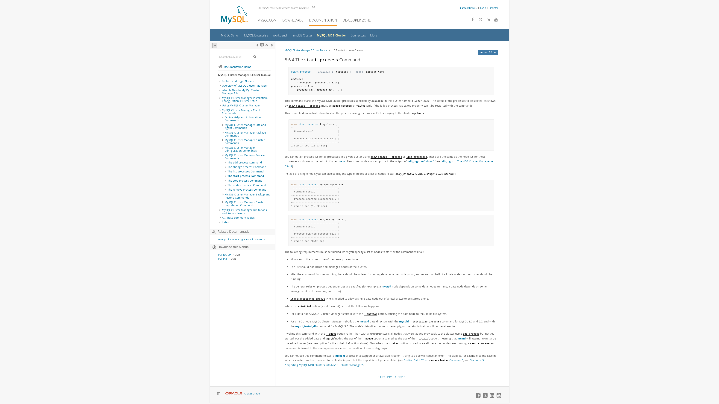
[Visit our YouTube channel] (494, 21)
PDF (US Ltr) (224, 254)
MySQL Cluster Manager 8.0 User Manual (306, 50)
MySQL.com (267, 20)
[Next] (272, 45)
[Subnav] (220, 86)
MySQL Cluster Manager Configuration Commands (241, 149)
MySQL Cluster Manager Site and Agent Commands (245, 126)
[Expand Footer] (218, 394)
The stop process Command (245, 180)
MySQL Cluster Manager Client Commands (241, 111)
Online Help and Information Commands (243, 119)
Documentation (323, 20)
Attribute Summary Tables (238, 217)
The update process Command (246, 185)
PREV (382, 377)
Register (493, 7)
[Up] (267, 45)
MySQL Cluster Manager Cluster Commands (245, 141)
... (332, 50)
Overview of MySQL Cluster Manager (245, 85)
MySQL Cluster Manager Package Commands (245, 134)
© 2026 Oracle (252, 393)
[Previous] (257, 45)
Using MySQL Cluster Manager (241, 105)
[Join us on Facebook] (471, 21)
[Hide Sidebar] (214, 45)
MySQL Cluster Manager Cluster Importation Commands (245, 204)
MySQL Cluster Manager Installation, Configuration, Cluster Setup (245, 99)
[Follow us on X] (479, 21)
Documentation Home (237, 67)
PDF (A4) (222, 258)
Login (483, 7)
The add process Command (244, 162)
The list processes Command (245, 171)
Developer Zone (357, 20)
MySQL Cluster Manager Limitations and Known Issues (244, 211)
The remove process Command (246, 189)
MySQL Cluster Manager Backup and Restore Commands (248, 196)
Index (225, 222)
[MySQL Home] (234, 15)
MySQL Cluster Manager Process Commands (245, 157)
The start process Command (245, 176)
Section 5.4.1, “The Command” (433, 360)
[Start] (262, 45)
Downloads (293, 20)
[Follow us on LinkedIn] (486, 21)
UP (395, 377)
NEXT (400, 377)
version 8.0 (486, 52)
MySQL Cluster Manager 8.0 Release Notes (241, 239)
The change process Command (246, 167)
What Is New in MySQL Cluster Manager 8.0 (241, 92)
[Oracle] (233, 393)
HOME (389, 377)
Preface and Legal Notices (238, 81)
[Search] (255, 57)
